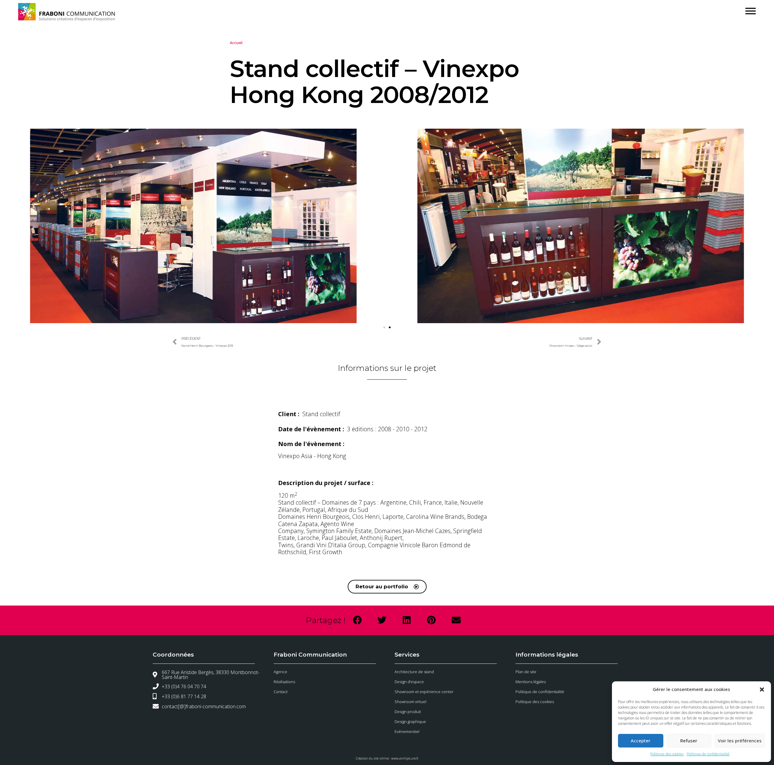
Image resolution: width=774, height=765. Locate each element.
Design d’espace (409, 681)
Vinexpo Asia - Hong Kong (312, 456)
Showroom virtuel (410, 701)
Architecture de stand (414, 671)
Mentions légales (530, 681)
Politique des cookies (667, 754)
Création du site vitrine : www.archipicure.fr (387, 758)
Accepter (640, 741)
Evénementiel (407, 731)
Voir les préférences (740, 741)
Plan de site (525, 671)
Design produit (408, 711)
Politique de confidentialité (708, 754)
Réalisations (284, 681)
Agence (280, 671)
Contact (281, 691)
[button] (762, 689)
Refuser (688, 741)
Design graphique (410, 721)
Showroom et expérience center (424, 691)
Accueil (236, 42)
